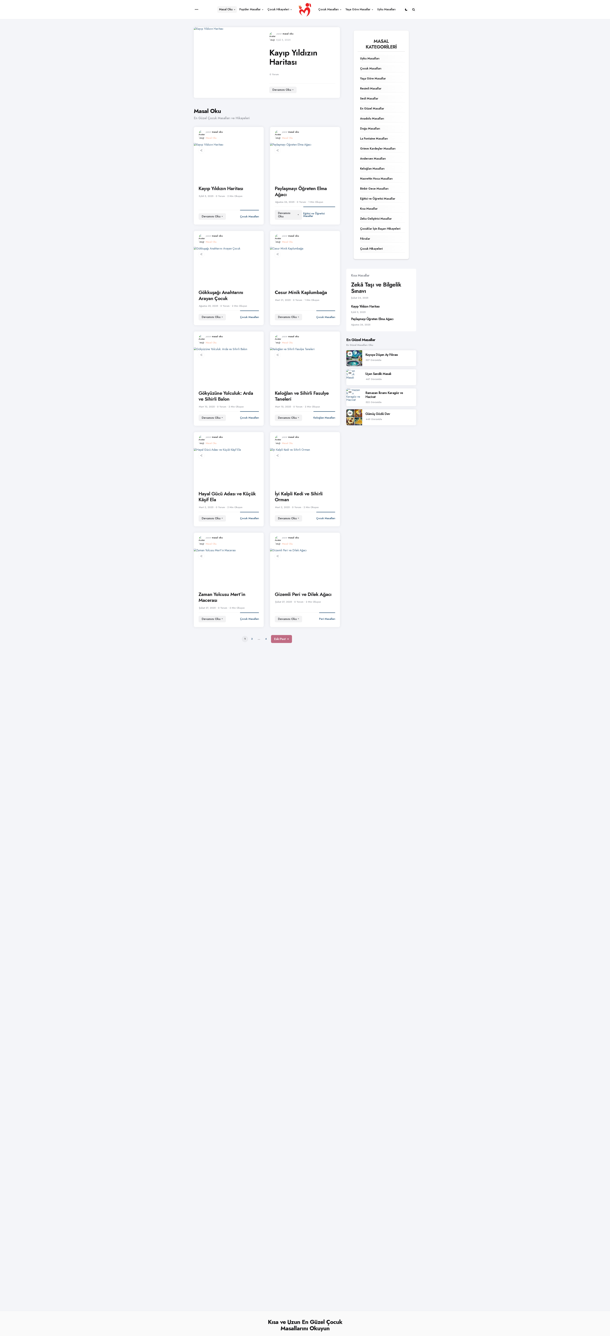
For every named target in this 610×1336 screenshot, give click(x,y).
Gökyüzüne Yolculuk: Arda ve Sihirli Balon (226, 396)
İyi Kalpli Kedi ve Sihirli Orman (299, 497)
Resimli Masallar (370, 88)
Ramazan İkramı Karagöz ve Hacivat (384, 395)
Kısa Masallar (369, 209)
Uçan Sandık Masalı (378, 374)
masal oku (288, 33)
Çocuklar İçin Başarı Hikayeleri (380, 229)
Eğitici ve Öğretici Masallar (314, 215)
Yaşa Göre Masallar (373, 78)
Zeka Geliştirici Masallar (376, 219)
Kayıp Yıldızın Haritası (293, 57)
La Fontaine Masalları (374, 139)
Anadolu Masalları (372, 118)
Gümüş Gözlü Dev (377, 414)
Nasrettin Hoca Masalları (376, 179)
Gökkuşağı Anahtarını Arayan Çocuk (221, 295)
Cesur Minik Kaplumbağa (301, 292)
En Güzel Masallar (372, 108)
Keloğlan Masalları (324, 418)
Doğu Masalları (370, 128)
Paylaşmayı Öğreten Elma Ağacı (301, 191)
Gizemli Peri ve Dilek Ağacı (303, 594)
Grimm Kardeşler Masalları (378, 149)
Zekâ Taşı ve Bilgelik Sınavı (376, 287)
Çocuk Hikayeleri (371, 249)
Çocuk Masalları (249, 216)
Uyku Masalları (370, 58)
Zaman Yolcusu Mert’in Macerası (222, 597)
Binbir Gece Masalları (374, 189)
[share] (201, 150)
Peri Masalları (327, 619)
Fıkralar (365, 239)
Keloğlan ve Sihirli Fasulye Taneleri (302, 396)
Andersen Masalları (373, 159)
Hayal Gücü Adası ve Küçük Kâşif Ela (227, 497)
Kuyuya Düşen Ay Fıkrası (381, 355)
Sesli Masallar (369, 98)
